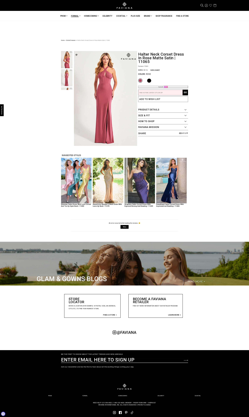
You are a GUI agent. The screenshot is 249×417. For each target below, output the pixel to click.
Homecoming (90, 16)
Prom (63, 16)
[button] (202, 5)
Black (147, 78)
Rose (138, 78)
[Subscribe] (186, 360)
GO (185, 92)
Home (63, 40)
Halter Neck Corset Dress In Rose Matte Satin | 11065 (93, 40)
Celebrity (161, 395)
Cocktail (120, 16)
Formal (75, 16)
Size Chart (155, 70)
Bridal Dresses (70, 40)
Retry (124, 227)
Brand (147, 16)
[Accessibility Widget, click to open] (3, 414)
